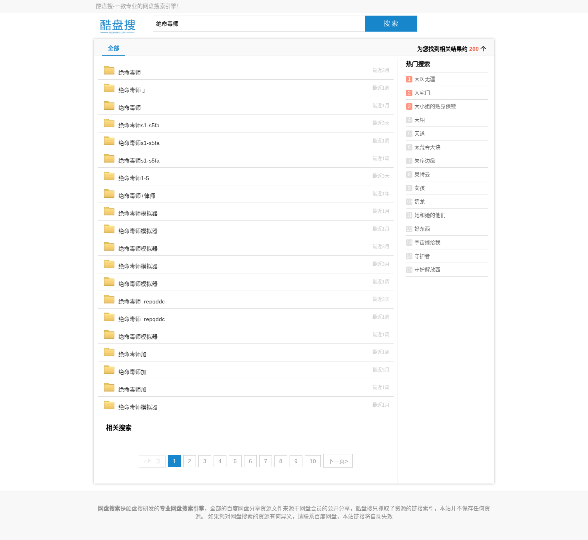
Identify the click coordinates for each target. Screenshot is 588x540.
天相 (416, 120)
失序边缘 (422, 161)
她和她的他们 (426, 215)
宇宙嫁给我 (423, 242)
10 (313, 461)
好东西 (418, 229)
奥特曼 (419, 174)
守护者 (418, 256)
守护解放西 (423, 270)
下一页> (338, 461)
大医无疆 (422, 79)
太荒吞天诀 (424, 147)
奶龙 (415, 202)
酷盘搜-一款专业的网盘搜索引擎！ (139, 6)
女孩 (416, 188)
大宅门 (419, 93)
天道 (416, 133)
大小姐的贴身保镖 (432, 106)
